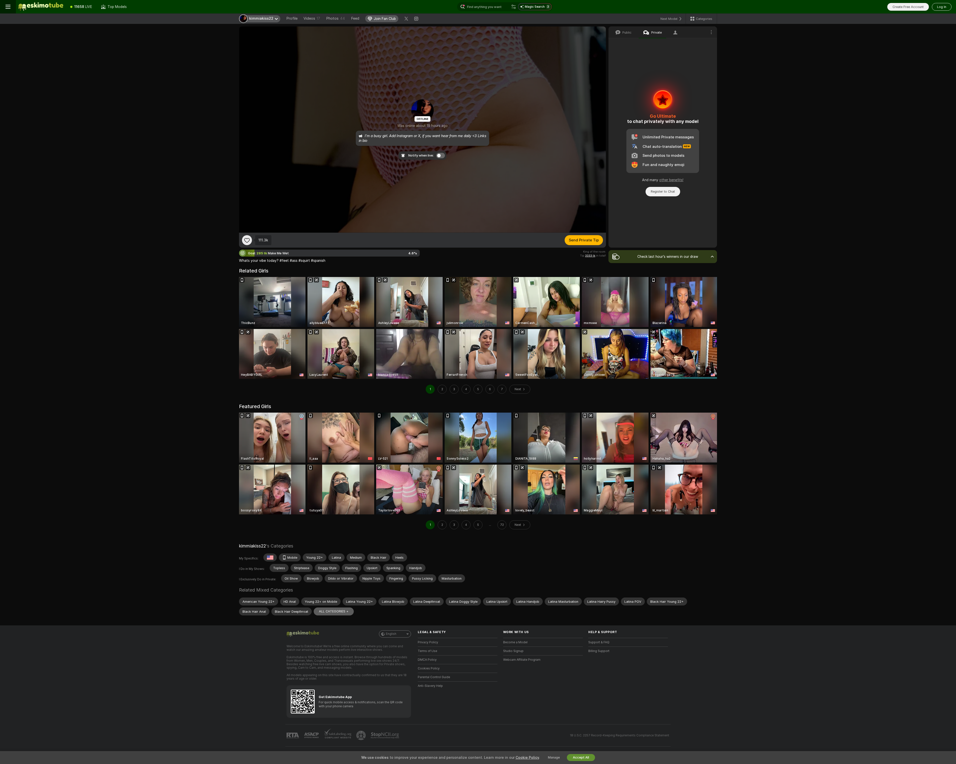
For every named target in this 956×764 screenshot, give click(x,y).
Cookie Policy (527, 758)
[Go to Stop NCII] (385, 735)
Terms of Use (427, 651)
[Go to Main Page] (41, 6)
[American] (270, 557)
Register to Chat (663, 191)
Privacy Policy (428, 642)
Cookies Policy (429, 668)
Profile (292, 18)
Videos (311, 18)
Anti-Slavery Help (430, 686)
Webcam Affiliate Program (521, 659)
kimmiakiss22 (252, 545)
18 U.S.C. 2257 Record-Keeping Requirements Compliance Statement (619, 735)
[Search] (513, 6)
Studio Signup (513, 651)
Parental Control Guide (434, 677)
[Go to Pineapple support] (361, 735)
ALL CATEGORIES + (334, 611)
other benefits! (671, 180)
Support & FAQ (598, 642)
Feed (355, 18)
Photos (335, 18)
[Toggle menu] (8, 6)
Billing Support (598, 651)
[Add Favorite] (247, 240)
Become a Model (515, 642)
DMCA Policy (427, 659)
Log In (941, 7)
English (391, 634)
